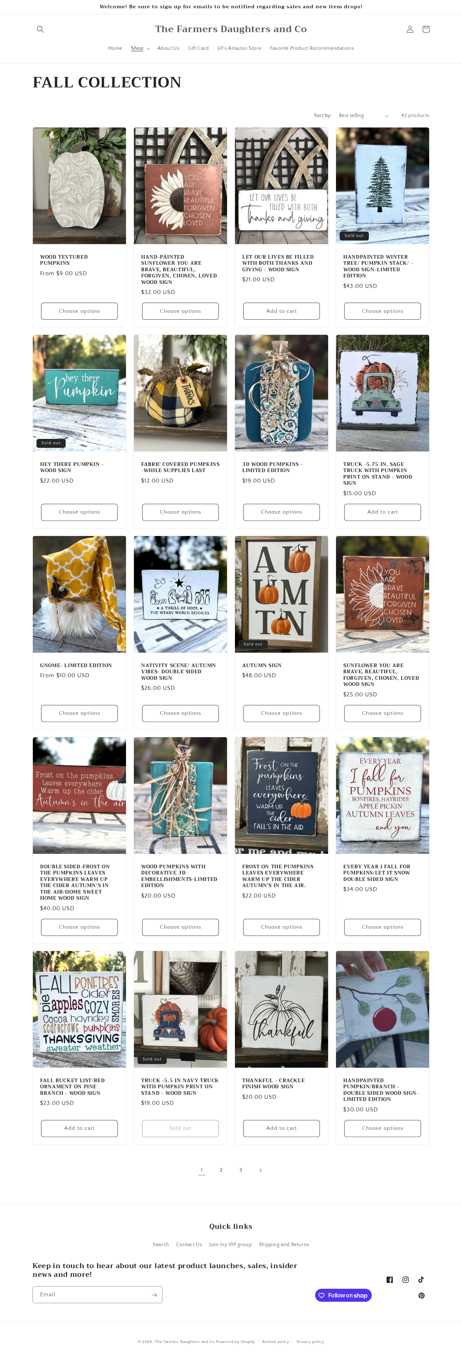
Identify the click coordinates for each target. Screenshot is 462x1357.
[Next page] (260, 1170)
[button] (40, 29)
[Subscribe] (154, 1295)
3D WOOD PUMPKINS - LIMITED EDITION (272, 467)
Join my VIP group (230, 1244)
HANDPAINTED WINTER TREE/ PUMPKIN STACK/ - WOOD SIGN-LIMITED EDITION (378, 266)
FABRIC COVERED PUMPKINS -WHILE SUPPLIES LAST (180, 467)
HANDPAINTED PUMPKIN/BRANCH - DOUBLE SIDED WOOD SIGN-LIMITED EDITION (381, 1089)
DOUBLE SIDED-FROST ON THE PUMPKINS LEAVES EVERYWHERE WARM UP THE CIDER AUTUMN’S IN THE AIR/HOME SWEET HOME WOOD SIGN (75, 882)
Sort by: (323, 115)
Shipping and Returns (284, 1244)
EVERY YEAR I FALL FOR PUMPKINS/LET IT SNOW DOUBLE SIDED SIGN (376, 872)
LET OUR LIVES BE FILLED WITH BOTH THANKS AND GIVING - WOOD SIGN (278, 263)
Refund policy (275, 1341)
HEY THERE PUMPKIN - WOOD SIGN (72, 467)
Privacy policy (310, 1341)
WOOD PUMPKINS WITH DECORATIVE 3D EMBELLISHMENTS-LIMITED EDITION (179, 876)
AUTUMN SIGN (262, 665)
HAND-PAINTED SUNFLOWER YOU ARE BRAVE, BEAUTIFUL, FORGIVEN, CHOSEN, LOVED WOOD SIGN (179, 270)
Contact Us (189, 1244)
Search (161, 1244)
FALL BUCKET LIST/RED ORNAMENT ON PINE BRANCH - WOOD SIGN (72, 1086)
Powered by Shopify (235, 1342)
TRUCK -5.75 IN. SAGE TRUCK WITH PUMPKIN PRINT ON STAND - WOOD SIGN (377, 474)
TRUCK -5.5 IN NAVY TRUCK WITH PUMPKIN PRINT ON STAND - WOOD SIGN (180, 1086)
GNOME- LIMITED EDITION (76, 665)
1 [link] (202, 1170)
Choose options (79, 311)
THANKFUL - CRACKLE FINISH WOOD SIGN (273, 1083)
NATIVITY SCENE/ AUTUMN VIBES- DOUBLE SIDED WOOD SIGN (178, 672)
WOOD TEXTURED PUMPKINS (64, 260)
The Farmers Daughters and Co (185, 1342)
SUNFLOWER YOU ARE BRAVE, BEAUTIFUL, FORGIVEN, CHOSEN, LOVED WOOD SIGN (381, 675)
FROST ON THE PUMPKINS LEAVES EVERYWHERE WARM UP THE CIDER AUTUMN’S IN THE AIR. (277, 876)
